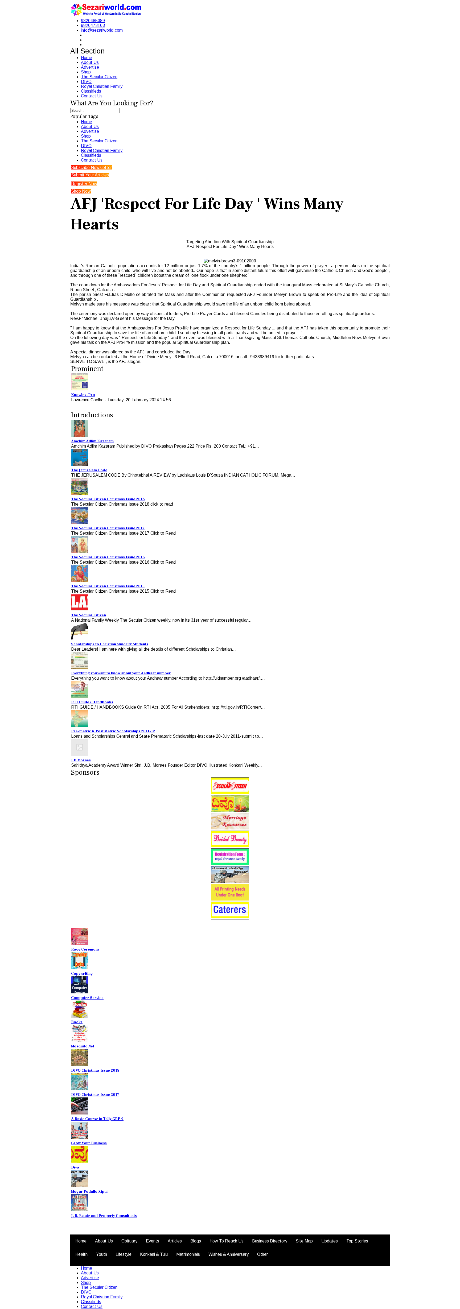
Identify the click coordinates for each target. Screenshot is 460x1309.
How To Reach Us (227, 1241)
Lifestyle (124, 1254)
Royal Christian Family (101, 86)
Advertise (90, 67)
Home (86, 57)
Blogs (195, 1241)
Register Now (84, 183)
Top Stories (357, 1241)
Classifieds (91, 91)
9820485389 (93, 20)
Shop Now (81, 191)
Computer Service (87, 998)
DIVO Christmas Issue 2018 (95, 1070)
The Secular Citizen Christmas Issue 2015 (108, 586)
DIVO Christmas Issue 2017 (95, 1094)
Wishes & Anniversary (228, 1254)
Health (81, 1254)
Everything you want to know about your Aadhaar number (121, 673)
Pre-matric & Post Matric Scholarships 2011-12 (113, 731)
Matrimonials (188, 1254)
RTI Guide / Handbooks (92, 702)
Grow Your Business (89, 1143)
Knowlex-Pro (83, 395)
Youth (101, 1254)
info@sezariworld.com (102, 30)
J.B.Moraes (81, 760)
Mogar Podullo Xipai (89, 1191)
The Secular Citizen (99, 77)
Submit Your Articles (90, 175)
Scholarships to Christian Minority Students (109, 644)
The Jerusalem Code (89, 470)
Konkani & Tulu (154, 1254)
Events (152, 1241)
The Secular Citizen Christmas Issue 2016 (108, 557)
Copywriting (82, 973)
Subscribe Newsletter (91, 167)
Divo (75, 1167)
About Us (90, 62)
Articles (175, 1241)
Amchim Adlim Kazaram (92, 441)
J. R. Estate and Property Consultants (104, 1215)
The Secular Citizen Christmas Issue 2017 (108, 528)
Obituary (129, 1241)
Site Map (304, 1241)
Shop (86, 72)
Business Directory (269, 1241)
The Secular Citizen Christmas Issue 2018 (108, 499)
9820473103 (93, 25)
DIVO (86, 81)
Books (77, 1022)
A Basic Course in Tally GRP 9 (97, 1119)
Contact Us (91, 96)
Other (262, 1254)
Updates (329, 1241)
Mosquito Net (82, 1046)
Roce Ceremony (85, 949)
